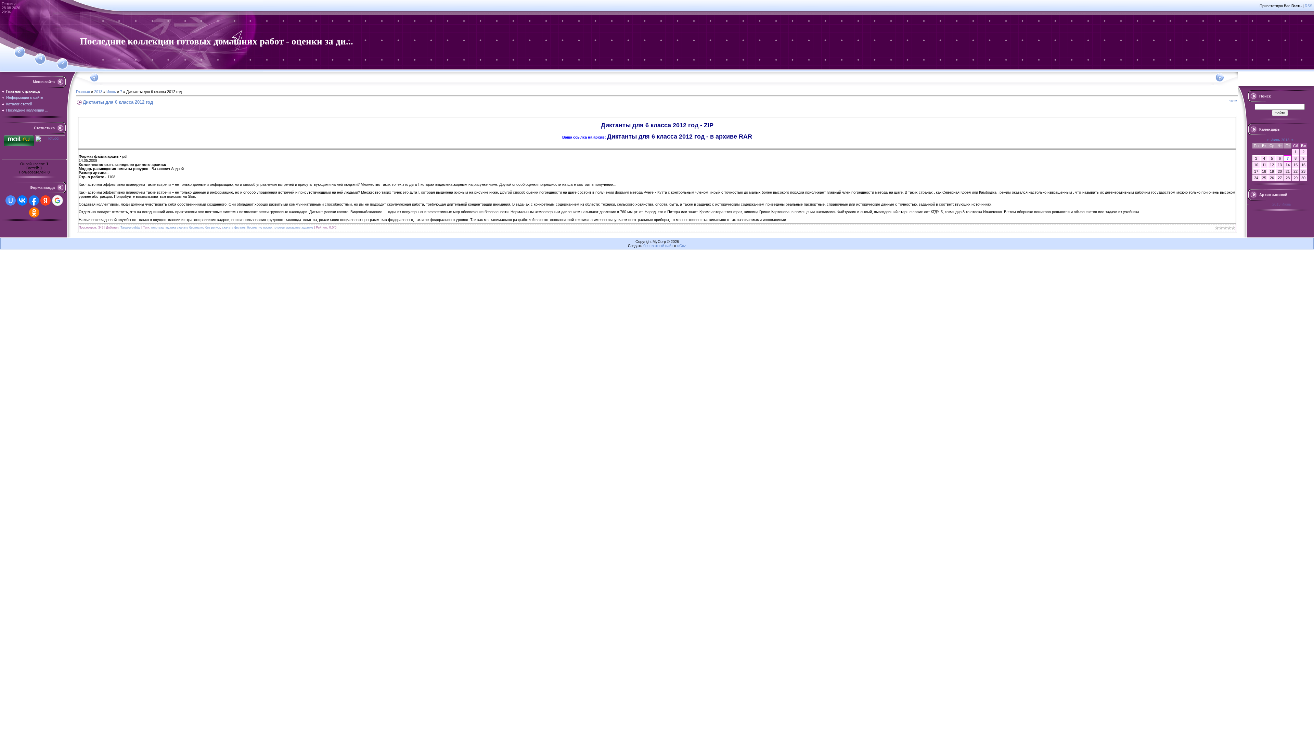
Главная (83, 92)
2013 (98, 92)
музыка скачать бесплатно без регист (193, 227)
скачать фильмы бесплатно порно (247, 227)
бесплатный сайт (658, 246)
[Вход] (62, 64)
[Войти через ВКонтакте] (22, 200)
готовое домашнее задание (293, 227)
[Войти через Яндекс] (45, 200)
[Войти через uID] (10, 200)
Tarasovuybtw (130, 227)
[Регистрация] (40, 59)
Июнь (111, 92)
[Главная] (20, 52)
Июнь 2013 (1280, 140)
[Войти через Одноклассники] (34, 212)
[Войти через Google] (57, 200)
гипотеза (157, 227)
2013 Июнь (1281, 204)
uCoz (681, 246)
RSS (1308, 6)
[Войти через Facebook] (34, 200)
